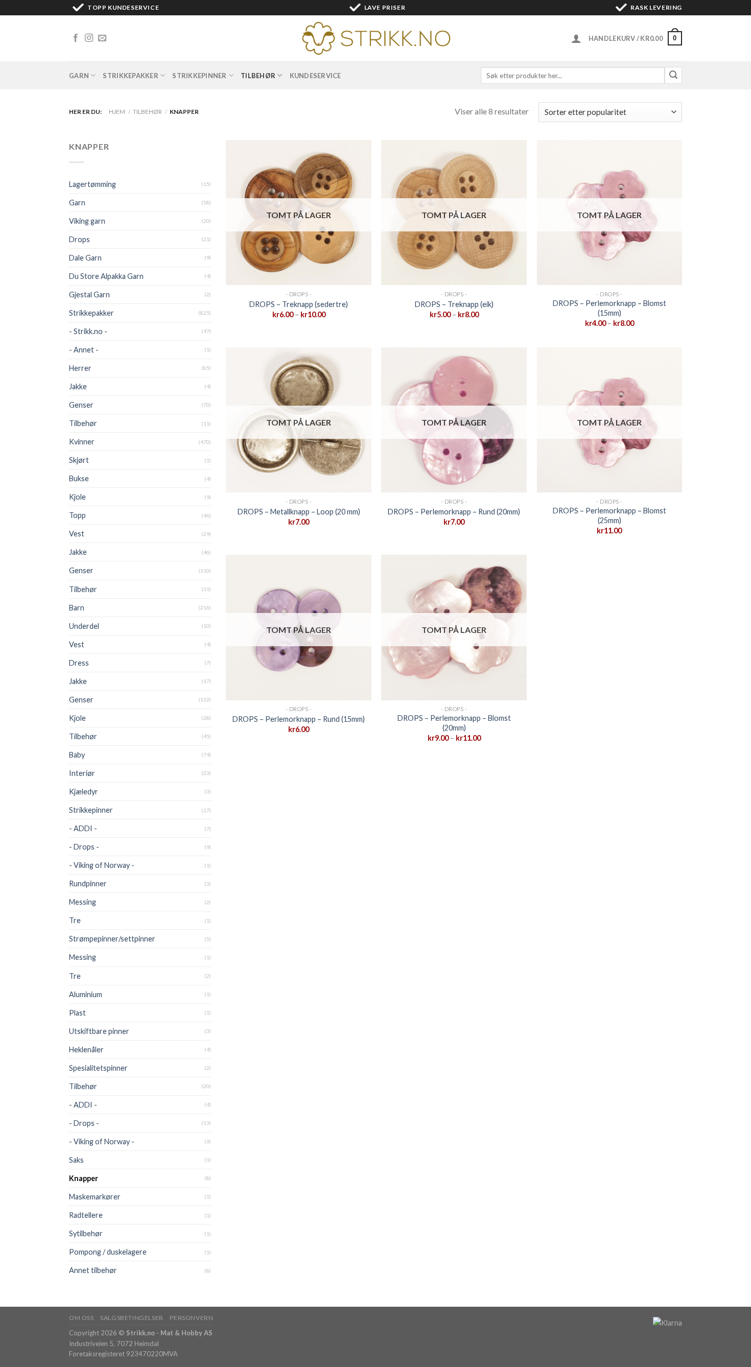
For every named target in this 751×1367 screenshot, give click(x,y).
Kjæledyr (83, 791)
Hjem (117, 111)
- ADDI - (83, 828)
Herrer (80, 368)
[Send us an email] (102, 38)
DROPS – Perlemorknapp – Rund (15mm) (298, 719)
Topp (77, 515)
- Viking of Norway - (101, 865)
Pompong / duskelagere (108, 1251)
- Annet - (84, 349)
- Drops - (84, 846)
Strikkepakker (130, 76)
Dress (79, 662)
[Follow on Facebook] (76, 38)
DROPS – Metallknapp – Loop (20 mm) (299, 511)
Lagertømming (92, 184)
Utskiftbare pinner (99, 1031)
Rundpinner (88, 883)
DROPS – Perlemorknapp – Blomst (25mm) (609, 515)
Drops (79, 239)
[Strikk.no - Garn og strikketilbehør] (375, 38)
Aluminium (85, 994)
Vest (76, 533)
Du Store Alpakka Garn (106, 276)
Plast (77, 1012)
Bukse (79, 478)
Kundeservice (315, 76)
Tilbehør (258, 76)
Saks (76, 1160)
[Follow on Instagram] (89, 38)
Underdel (84, 626)
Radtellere (86, 1215)
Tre (75, 920)
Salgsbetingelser (131, 1318)
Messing (82, 902)
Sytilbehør (86, 1233)
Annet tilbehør (93, 1270)
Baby (77, 754)
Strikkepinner (199, 76)
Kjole (77, 496)
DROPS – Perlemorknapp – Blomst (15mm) (609, 308)
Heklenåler (86, 1049)
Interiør (82, 773)
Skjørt (79, 460)
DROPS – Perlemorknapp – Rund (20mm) (454, 511)
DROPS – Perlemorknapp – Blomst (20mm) (454, 723)
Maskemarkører (95, 1196)
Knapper (83, 1178)
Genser (81, 404)
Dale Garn (85, 257)
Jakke (78, 386)
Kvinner (82, 441)
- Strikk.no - (88, 331)
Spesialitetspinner (98, 1068)
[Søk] (673, 75)
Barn (76, 607)
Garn (79, 76)
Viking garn (87, 221)
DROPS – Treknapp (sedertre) (298, 304)
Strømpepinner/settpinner (112, 938)
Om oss (81, 1318)
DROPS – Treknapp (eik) (454, 304)
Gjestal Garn (89, 294)
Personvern (191, 1318)
